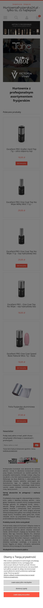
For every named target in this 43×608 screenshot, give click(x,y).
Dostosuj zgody (21, 588)
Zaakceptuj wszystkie (21, 595)
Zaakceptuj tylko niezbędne (21, 582)
